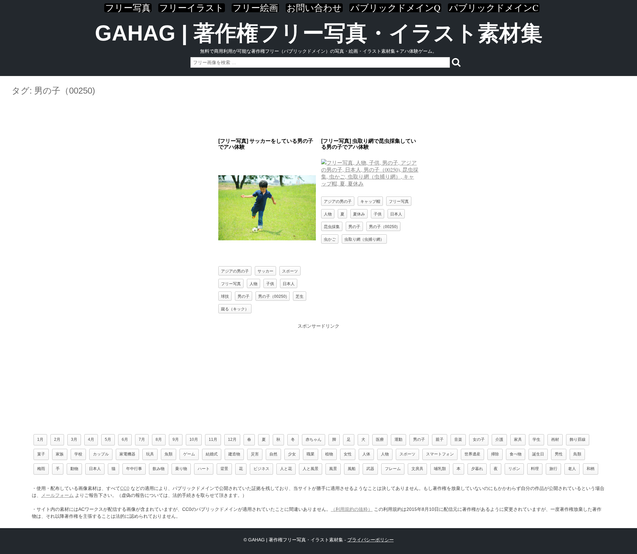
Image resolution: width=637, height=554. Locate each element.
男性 (559, 454)
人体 (366, 454)
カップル (101, 454)
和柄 (591, 468)
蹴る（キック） (235, 308)
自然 (273, 454)
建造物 (234, 454)
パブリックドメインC (493, 7)
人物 (253, 283)
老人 (572, 468)
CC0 (124, 488)
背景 (224, 468)
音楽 (458, 439)
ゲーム (189, 454)
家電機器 (127, 454)
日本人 (289, 283)
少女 (292, 454)
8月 (159, 439)
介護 (499, 439)
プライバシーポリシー (370, 539)
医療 (380, 439)
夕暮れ (477, 468)
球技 (225, 296)
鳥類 (577, 454)
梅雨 (41, 468)
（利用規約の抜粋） (352, 509)
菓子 (41, 454)
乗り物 (181, 468)
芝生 (300, 296)
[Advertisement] (318, 117)
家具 (518, 439)
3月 (74, 439)
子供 (270, 283)
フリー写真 (128, 7)
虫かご (330, 239)
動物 (74, 468)
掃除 (495, 454)
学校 (78, 454)
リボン (514, 468)
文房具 (417, 468)
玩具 (150, 454)
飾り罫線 (578, 439)
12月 (232, 439)
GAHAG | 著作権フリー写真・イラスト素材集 (318, 33)
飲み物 (159, 468)
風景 (333, 468)
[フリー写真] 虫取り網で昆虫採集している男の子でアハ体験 (368, 144)
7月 (142, 439)
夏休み (359, 213)
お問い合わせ (314, 7)
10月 (193, 439)
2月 (57, 439)
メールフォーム (57, 495)
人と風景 (310, 468)
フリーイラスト (191, 7)
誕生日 (538, 454)
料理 (535, 468)
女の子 (479, 439)
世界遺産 (472, 454)
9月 (176, 439)
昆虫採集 (332, 226)
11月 (213, 439)
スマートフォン (440, 454)
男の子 (243, 296)
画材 (555, 439)
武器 (370, 468)
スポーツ (290, 271)
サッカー (265, 271)
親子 (440, 439)
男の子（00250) (272, 296)
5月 (108, 439)
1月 (40, 439)
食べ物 (516, 454)
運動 (398, 439)
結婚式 (212, 454)
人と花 (286, 468)
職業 (311, 454)
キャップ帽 (370, 201)
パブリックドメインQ (395, 7)
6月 (125, 439)
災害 (255, 454)
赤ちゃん (313, 439)
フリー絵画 (255, 7)
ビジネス (261, 468)
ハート (204, 468)
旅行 (553, 468)
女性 (348, 454)
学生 (536, 439)
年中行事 (134, 468)
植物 (329, 454)
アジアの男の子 (235, 271)
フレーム (393, 468)
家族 (60, 454)
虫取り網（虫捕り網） (364, 239)
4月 (91, 439)
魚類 (169, 454)
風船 (352, 468)
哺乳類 (440, 468)
